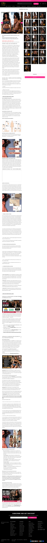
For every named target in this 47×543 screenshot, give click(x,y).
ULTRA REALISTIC (34, 6)
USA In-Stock (12, 525)
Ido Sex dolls (21, 532)
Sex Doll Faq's (30, 532)
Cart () (43, 3)
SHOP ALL (13, 6)
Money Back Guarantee (31, 524)
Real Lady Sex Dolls (21, 526)
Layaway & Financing (31, 526)
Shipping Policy (25, 539)
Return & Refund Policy (20, 539)
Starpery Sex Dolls (21, 525)
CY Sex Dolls (21, 524)
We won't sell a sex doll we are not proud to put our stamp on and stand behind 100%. (12, 396)
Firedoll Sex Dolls (21, 531)
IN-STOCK (9, 6)
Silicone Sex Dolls (12, 524)
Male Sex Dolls (12, 532)
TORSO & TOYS (24, 6)
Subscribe (32, 517)
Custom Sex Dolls (12, 530)
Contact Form (9, 505)
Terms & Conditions (14, 539)
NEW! (6, 6)
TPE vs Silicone (30, 531)
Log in (36, 3)
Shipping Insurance (31, 525)
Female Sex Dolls (12, 531)
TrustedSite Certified (12, 327)
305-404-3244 (39, 524)
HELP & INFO (38, 6)
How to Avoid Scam (31, 530)
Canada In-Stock (12, 526)
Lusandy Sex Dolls (21, 530)
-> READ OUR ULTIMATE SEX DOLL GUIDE (8, 96)
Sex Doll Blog (30, 536)
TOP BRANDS (18, 6)
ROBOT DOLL (29, 6)
